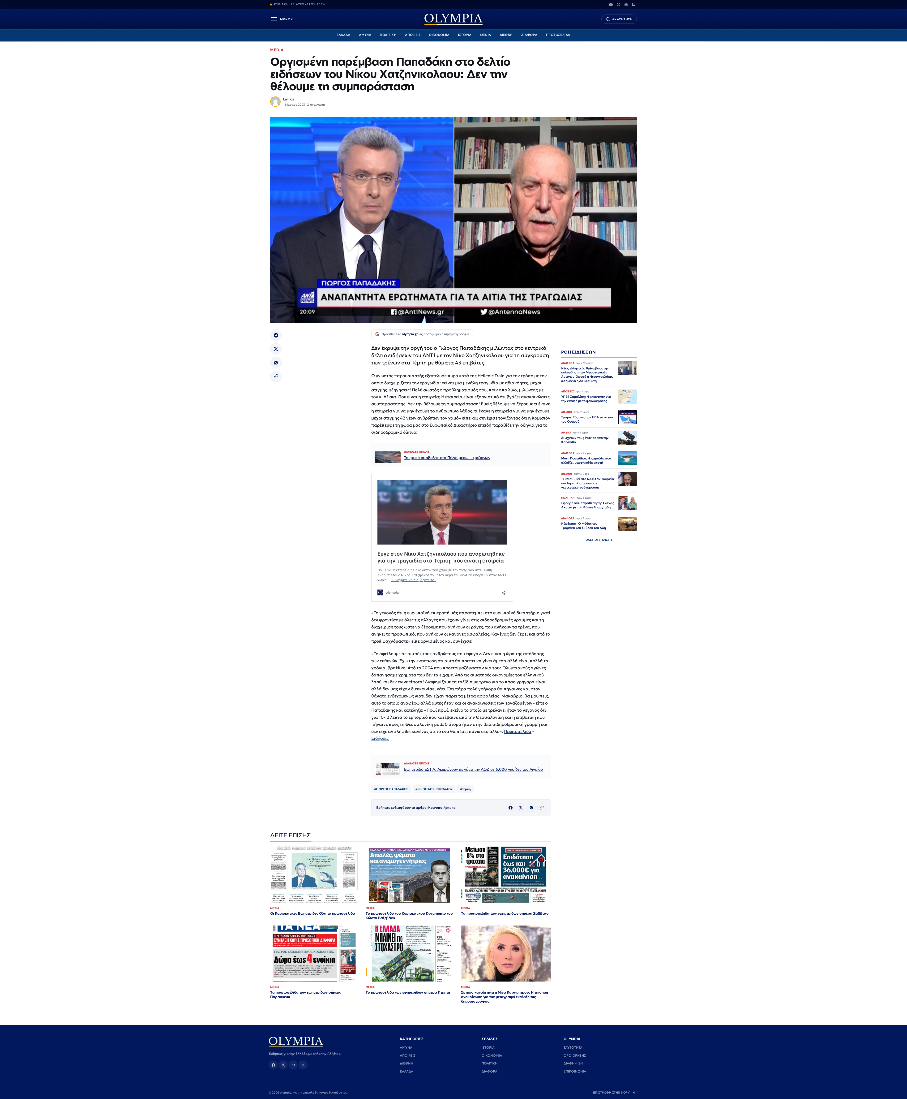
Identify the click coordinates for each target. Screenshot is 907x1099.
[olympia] (453, 19)
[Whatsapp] (276, 362)
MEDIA (485, 35)
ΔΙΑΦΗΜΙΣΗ (573, 1063)
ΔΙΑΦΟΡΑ (529, 35)
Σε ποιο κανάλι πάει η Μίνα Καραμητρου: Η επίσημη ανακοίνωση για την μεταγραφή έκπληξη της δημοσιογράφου (504, 997)
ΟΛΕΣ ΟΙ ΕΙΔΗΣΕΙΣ (599, 540)
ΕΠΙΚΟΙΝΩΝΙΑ (575, 1071)
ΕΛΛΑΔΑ (343, 35)
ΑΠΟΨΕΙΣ (413, 35)
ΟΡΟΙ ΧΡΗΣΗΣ (575, 1055)
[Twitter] (618, 4)
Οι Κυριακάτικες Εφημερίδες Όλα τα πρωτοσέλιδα (312, 913)
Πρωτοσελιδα (517, 731)
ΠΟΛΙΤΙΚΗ (388, 35)
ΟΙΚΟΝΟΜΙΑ (439, 35)
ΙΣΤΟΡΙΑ (465, 35)
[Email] (626, 4)
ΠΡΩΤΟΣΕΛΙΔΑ (558, 35)
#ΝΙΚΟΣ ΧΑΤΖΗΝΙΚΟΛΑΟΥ (434, 789)
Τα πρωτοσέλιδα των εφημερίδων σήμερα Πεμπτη (408, 992)
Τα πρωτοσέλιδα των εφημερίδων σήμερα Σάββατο (505, 913)
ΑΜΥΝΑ (365, 35)
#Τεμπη (465, 789)
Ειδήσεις (380, 738)
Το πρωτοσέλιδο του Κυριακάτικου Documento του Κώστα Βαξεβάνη (409, 915)
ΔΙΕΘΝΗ (506, 35)
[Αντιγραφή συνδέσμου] (276, 376)
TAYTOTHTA (573, 1047)
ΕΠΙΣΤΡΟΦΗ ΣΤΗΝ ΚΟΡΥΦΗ (615, 1092)
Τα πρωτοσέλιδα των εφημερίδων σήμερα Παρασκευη (306, 994)
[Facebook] (611, 4)
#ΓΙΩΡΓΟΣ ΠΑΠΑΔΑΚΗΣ (391, 789)
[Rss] (633, 4)
